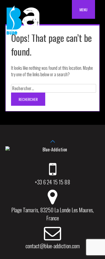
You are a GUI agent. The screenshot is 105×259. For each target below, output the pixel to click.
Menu (83, 9)
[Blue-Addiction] (22, 35)
